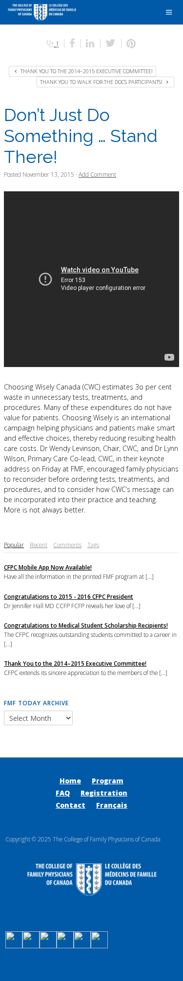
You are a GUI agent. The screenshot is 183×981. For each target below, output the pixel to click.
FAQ (63, 792)
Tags (93, 545)
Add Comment (97, 174)
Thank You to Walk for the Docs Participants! (102, 81)
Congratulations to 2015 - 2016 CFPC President (68, 596)
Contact (70, 805)
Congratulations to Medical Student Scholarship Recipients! (86, 625)
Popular (14, 545)
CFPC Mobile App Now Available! (48, 567)
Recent (38, 545)
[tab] (14, 545)
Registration (104, 792)
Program (107, 780)
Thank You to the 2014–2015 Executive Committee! (86, 71)
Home (70, 780)
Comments (67, 545)
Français (111, 805)
